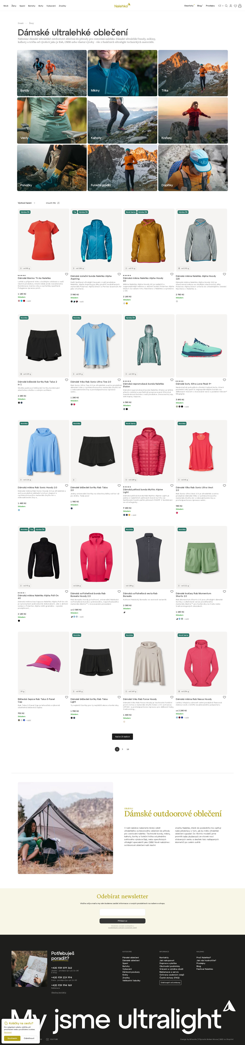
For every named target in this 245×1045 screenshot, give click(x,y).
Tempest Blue (21, 403)
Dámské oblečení (130, 960)
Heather (19, 301)
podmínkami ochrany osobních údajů (122, 928)
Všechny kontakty (58, 992)
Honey (127, 303)
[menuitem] (6, 6)
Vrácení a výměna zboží (171, 969)
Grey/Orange (179, 406)
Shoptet (230, 1039)
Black (127, 409)
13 (128, 749)
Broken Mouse (212, 1039)
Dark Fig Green (182, 619)
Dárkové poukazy (131, 972)
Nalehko (186, 828)
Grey (124, 303)
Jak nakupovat (167, 960)
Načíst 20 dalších (122, 737)
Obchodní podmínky (170, 966)
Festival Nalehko (205, 969)
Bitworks (193, 1039)
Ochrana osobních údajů (172, 975)
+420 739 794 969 (61, 985)
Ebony (19, 403)
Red (24, 301)
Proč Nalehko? (204, 957)
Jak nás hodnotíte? (206, 960)
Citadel (77, 617)
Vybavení (127, 969)
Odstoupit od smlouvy (170, 982)
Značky (126, 977)
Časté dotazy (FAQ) (170, 977)
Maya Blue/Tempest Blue (24, 720)
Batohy (126, 966)
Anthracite (72, 301)
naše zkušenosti (191, 836)
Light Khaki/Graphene (19, 720)
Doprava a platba (168, 963)
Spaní (125, 963)
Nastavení (8, 1032)
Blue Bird (19, 510)
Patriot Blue (127, 515)
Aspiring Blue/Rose (77, 301)
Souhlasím (12, 1038)
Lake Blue (21, 301)
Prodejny (210, 5)
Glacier (177, 406)
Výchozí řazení (24, 203)
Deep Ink (182, 717)
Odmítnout (29, 1038)
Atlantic (124, 409)
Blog (199, 5)
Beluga (72, 617)
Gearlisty (188, 5)
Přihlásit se (122, 921)
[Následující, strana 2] (122, 749)
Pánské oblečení (130, 957)
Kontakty (164, 957)
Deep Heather (179, 717)
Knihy (125, 975)
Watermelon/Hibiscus (74, 404)
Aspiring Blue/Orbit (74, 301)
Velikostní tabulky (131, 980)
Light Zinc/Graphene (21, 720)
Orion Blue (124, 515)
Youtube (54, 1039)
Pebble (124, 722)
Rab (145, 839)
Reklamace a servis (169, 972)
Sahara (129, 515)
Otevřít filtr (51, 203)
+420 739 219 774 (61, 977)
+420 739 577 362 (61, 968)
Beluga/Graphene (72, 404)
